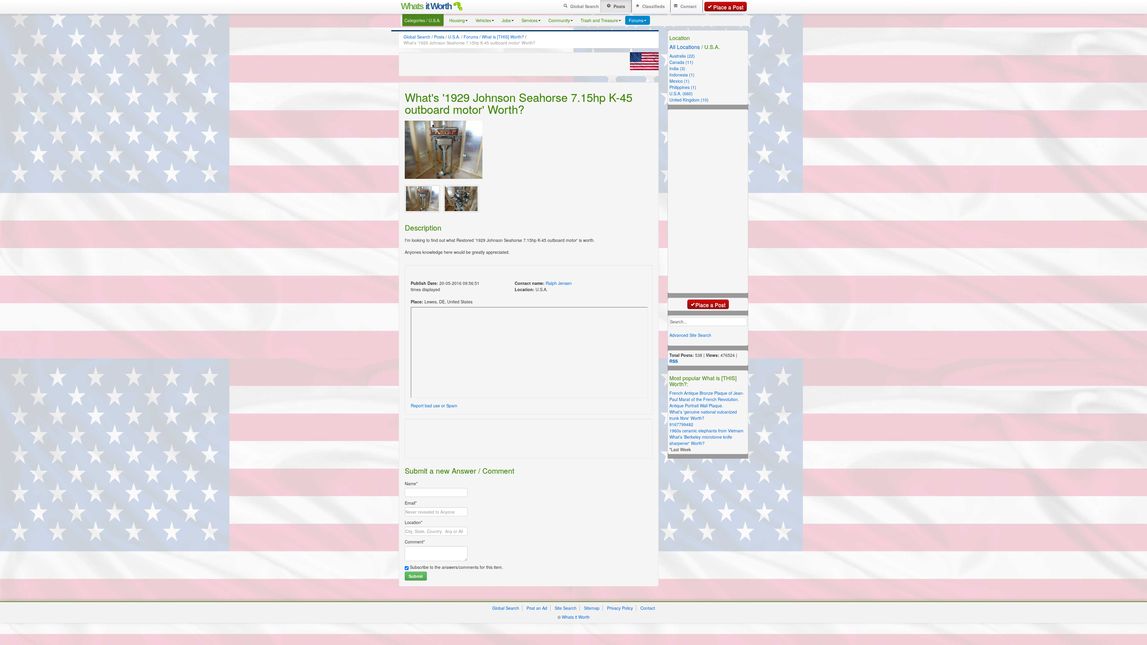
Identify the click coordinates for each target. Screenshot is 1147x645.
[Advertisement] (518, 273)
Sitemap (591, 608)
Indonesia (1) (681, 75)
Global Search (584, 6)
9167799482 (681, 424)
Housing (457, 20)
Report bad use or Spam (434, 405)
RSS (673, 361)
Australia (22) (682, 56)
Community (559, 20)
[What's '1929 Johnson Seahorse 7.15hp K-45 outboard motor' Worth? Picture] (443, 150)
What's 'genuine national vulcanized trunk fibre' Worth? (703, 415)
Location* (413, 522)
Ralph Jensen (559, 283)
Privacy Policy (620, 608)
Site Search (565, 608)
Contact (688, 6)
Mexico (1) (679, 81)
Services (530, 20)
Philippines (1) (682, 87)
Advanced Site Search (690, 335)
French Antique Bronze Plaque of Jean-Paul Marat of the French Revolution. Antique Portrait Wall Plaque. (706, 399)
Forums (636, 20)
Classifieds (653, 6)
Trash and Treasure (599, 20)
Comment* (415, 542)
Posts (618, 6)
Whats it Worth (576, 617)
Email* (411, 503)
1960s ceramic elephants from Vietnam (706, 431)
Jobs (506, 20)
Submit (416, 576)
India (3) (677, 68)
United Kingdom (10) (689, 100)
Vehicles (483, 20)
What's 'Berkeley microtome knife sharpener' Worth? (700, 440)
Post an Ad (537, 608)
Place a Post (728, 7)
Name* (411, 483)
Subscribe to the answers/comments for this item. (456, 567)
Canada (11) (681, 62)
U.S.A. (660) (681, 93)
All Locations (684, 46)
